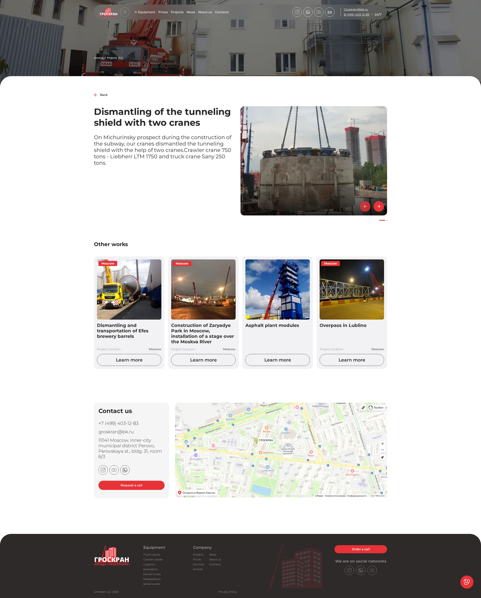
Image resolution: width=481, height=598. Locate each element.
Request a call (131, 485)
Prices (163, 12)
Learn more (129, 360)
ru (329, 24)
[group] (313, 160)
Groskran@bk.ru (356, 9)
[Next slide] (379, 206)
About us (205, 12)
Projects (177, 12)
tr (330, 39)
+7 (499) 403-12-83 (118, 423)
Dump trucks (152, 574)
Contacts (222, 12)
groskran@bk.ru (116, 431)
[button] (382, 220)
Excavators (150, 569)
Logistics (149, 564)
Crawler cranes (153, 559)
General (98, 57)
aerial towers (151, 584)
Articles (198, 569)
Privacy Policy (228, 591)
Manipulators (152, 579)
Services (198, 564)
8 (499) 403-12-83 (356, 14)
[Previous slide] (365, 206)
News (191, 12)
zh (329, 34)
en (329, 12)
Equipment (146, 12)
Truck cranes (151, 554)
